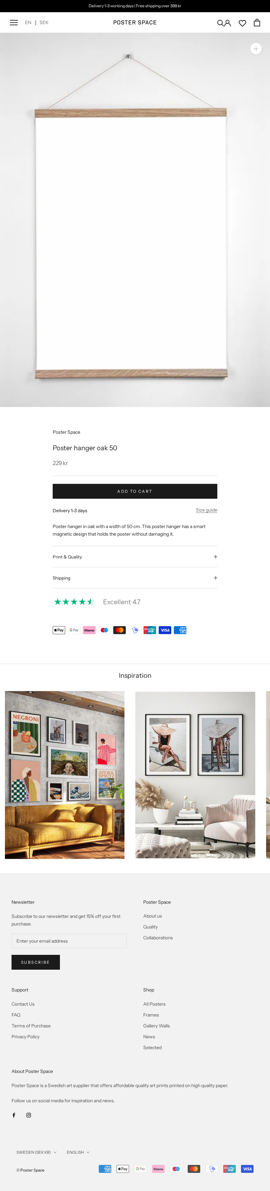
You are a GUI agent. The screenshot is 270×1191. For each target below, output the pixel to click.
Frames (151, 1015)
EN (28, 22)
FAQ (16, 1015)
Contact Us (23, 1004)
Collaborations (158, 938)
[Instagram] (28, 1115)
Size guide (206, 510)
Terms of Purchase (31, 1026)
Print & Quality (67, 556)
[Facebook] (14, 1115)
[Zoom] (256, 48)
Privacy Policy (26, 1037)
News (149, 1037)
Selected (152, 1047)
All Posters (154, 1004)
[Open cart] (257, 22)
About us (152, 916)
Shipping (61, 577)
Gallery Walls (156, 1026)
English (75, 1152)
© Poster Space (30, 1170)
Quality (150, 927)
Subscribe (35, 962)
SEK (44, 22)
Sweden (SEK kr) (33, 1152)
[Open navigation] (14, 22)
